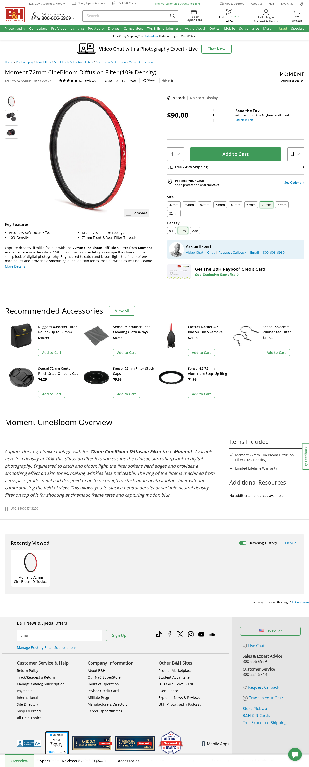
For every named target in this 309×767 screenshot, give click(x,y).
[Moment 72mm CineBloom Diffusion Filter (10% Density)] (88, 155)
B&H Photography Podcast (180, 704)
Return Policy (27, 670)
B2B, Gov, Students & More (45, 3)
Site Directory (28, 704)
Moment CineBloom (142, 62)
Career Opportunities (105, 711)
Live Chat (287, 3)
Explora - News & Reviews (179, 697)
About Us (256, 3)
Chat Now (216, 48)
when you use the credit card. (262, 115)
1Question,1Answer (119, 80)
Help (272, 3)
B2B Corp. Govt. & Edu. (177, 684)
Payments (25, 690)
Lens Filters (43, 62)
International (27, 697)
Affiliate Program (101, 697)
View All (122, 310)
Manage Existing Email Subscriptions (47, 647)
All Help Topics (29, 718)
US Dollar (274, 631)
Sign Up (119, 635)
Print (172, 80)
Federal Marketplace (175, 670)
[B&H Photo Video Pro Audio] (16, 14)
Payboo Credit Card (103, 690)
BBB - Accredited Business (29, 743)
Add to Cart (235, 154)
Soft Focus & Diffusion (111, 62)
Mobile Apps (218, 743)
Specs (45, 761)
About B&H (96, 670)
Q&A (100, 761)
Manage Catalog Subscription (40, 684)
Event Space (168, 690)
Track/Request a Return (36, 677)
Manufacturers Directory (107, 704)
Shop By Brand (29, 711)
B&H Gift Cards (256, 715)
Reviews (72, 761)
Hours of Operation (103, 684)
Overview (19, 761)
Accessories (129, 761)
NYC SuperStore (234, 3)
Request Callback (263, 687)
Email (25, 635)
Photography (24, 62)
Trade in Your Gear (266, 698)
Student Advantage (174, 677)
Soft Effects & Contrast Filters (73, 62)
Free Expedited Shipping (265, 722)
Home (9, 62)
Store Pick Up (255, 708)
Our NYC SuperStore (104, 677)
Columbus (151, 36)
